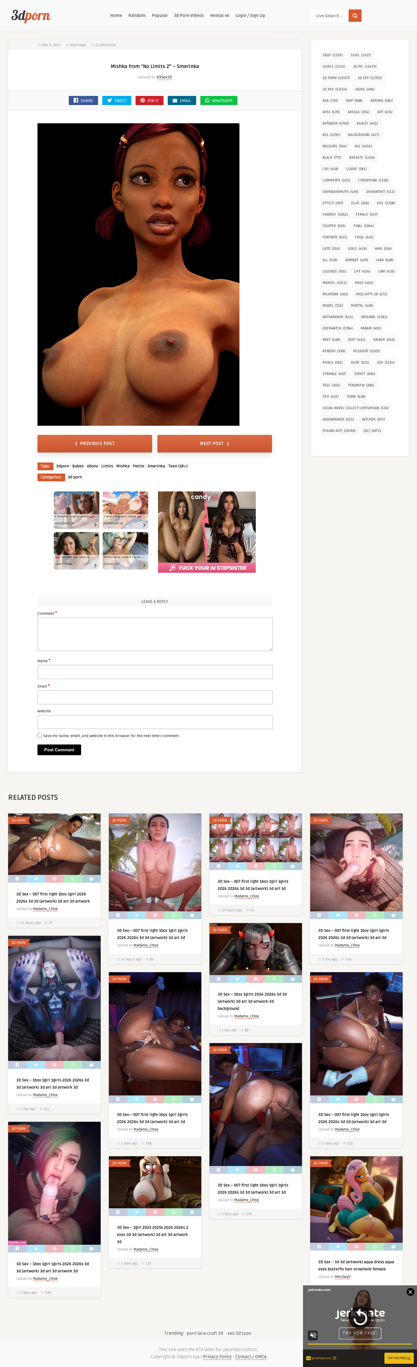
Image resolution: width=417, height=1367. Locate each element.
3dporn (62, 466)
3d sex (370, 78)
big (363, 146)
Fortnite (335, 237)
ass (331, 135)
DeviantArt (380, 192)
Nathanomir (338, 317)
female (366, 214)
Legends (334, 271)
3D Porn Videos (189, 15)
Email (43, 686)
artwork (336, 123)
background (363, 135)
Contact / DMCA (250, 1357)
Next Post (211, 443)
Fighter (334, 226)
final (363, 226)
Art (384, 112)
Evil (386, 203)
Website (44, 711)
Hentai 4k (219, 15)
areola (358, 112)
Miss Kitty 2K (371, 294)
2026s (364, 89)
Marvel (335, 283)
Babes (78, 466)
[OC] (372, 431)
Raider (384, 340)
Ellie (360, 203)
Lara (384, 260)
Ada (330, 101)
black (332, 157)
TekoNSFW (361, 385)
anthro (381, 101)
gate (331, 249)
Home (116, 15)
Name (43, 660)
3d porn (75, 477)
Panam (371, 328)
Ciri (330, 169)
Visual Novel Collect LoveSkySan (356, 408)
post (356, 340)
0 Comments (105, 45)
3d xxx (335, 89)
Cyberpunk (373, 180)
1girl (361, 55)
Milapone (335, 294)
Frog (364, 237)
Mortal (362, 305)
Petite (138, 466)
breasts (362, 157)
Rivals (333, 362)
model (333, 305)
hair (383, 249)
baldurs (335, 146)
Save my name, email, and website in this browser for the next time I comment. (111, 736)
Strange (334, 374)
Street (364, 374)
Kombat (356, 260)
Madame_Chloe (45, 909)
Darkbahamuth (340, 192)
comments (336, 180)
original (374, 317)
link (386, 271)
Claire (356, 169)
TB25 (331, 385)
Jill (330, 260)
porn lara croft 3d (205, 1333)
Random (137, 15)
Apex (331, 112)
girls (357, 249)
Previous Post (97, 443)
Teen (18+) (178, 466)
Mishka (123, 466)
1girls (334, 66)
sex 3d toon (239, 1333)
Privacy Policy (217, 1357)
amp (354, 101)
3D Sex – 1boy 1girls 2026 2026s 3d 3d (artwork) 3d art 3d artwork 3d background (252, 1001)
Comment (47, 613)
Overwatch (337, 328)
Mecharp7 (343, 1277)
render (334, 351)
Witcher (373, 419)
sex (386, 362)
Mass (364, 283)
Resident (366, 351)
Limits (107, 466)
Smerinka (156, 466)
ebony (92, 466)
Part (331, 340)
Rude (360, 362)
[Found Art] (339, 431)
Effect (333, 203)
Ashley (367, 123)
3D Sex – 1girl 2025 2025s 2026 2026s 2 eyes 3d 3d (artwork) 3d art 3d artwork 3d (152, 1234)
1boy (332, 55)
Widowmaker (338, 419)
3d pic (364, 66)
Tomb (356, 397)
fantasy (335, 214)
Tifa (330, 397)
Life (362, 271)
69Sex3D (164, 77)
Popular (160, 15)
